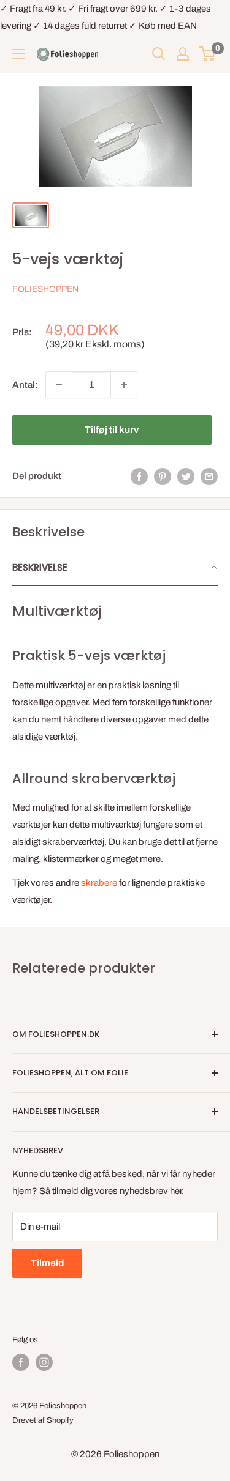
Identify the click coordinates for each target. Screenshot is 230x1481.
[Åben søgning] (159, 54)
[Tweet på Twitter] (185, 476)
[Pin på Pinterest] (162, 476)
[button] (115, 568)
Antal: (25, 385)
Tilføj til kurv (112, 430)
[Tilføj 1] (124, 385)
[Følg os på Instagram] (44, 1362)
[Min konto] (183, 54)
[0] (207, 53)
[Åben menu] (18, 54)
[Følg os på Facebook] (20, 1362)
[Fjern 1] (59, 385)
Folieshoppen (45, 289)
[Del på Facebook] (139, 476)
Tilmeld (47, 1263)
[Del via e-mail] (209, 476)
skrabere (99, 883)
